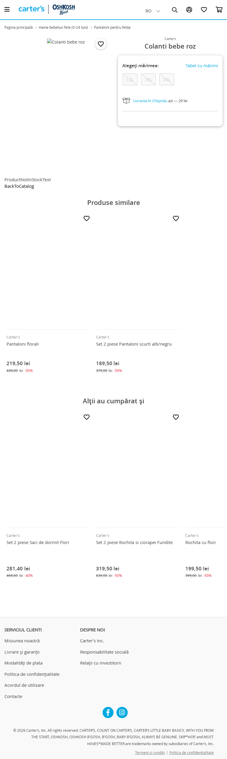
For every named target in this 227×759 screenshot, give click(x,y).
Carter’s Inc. (92, 641)
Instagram (122, 710)
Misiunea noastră (22, 641)
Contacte (13, 696)
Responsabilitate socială (104, 652)
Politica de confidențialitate (31, 674)
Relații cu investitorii (100, 663)
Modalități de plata (23, 663)
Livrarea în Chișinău (150, 100)
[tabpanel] (65, 104)
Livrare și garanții (22, 652)
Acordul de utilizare (24, 685)
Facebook (108, 710)
